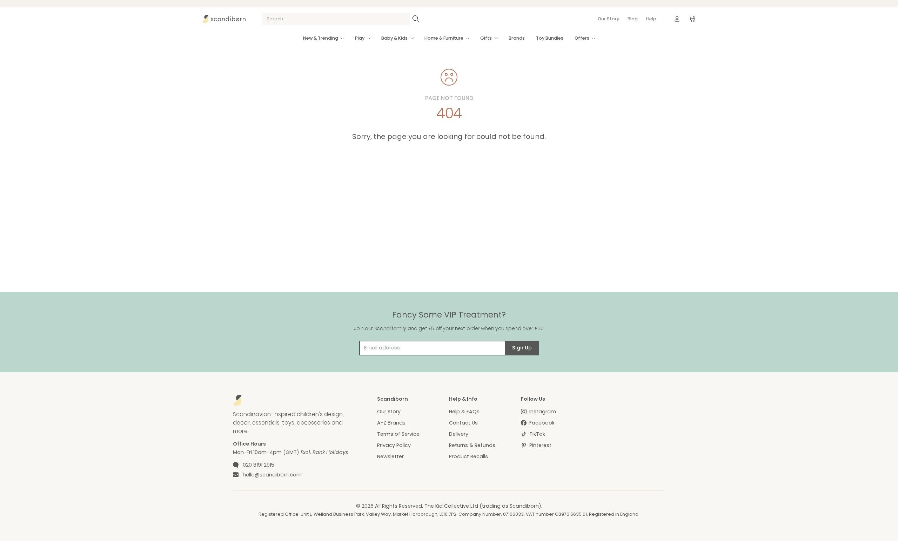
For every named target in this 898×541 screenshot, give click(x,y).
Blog (633, 19)
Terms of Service (398, 434)
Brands (517, 38)
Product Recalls (468, 456)
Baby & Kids (394, 38)
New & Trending (320, 38)
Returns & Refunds (472, 445)
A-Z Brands (391, 422)
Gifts (486, 38)
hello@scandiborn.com (272, 474)
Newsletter (390, 456)
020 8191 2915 (258, 464)
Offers (582, 38)
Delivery (458, 434)
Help (651, 19)
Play (359, 38)
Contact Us (463, 422)
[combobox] (336, 19)
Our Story (608, 19)
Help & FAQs (464, 411)
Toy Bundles (549, 38)
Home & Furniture (443, 38)
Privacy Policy (394, 445)
